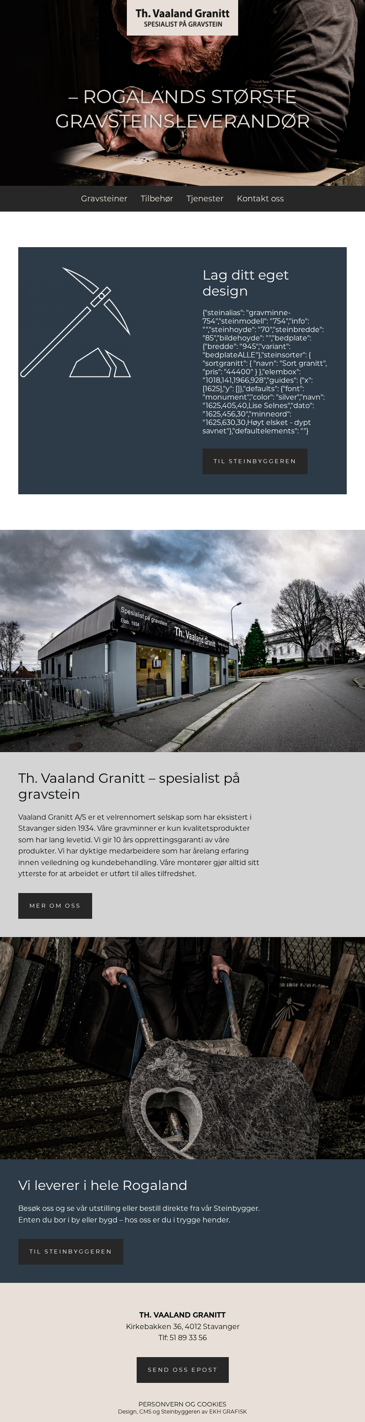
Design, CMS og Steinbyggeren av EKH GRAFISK (182, 1411)
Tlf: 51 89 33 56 (182, 1338)
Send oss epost (183, 1369)
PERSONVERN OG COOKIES (182, 1404)
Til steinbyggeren (255, 461)
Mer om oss (55, 905)
